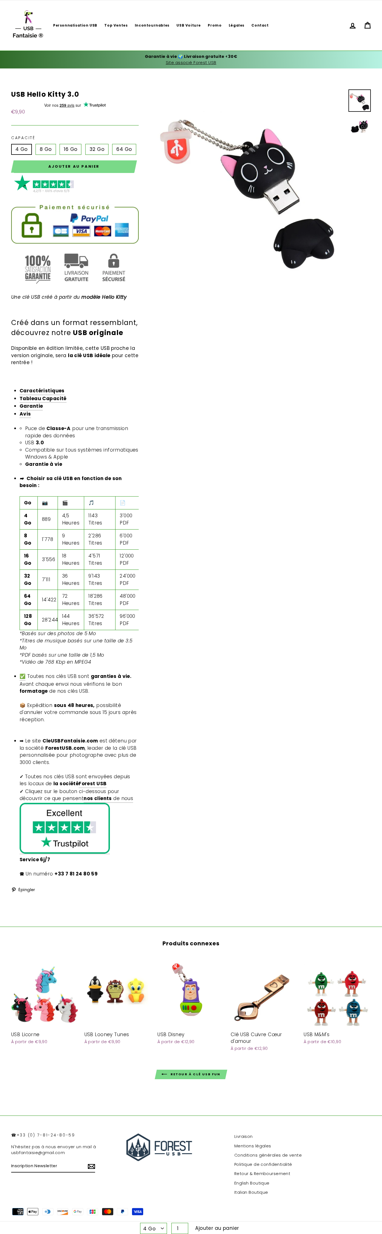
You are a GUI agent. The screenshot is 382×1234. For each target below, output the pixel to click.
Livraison (243, 1136)
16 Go (70, 149)
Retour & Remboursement (262, 1173)
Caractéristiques (42, 390)
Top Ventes (116, 25)
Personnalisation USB (75, 25)
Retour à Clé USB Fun (194, 1074)
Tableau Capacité (43, 398)
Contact (259, 25)
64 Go (124, 149)
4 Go (21, 149)
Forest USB (93, 783)
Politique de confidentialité (263, 1164)
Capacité (23, 138)
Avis (25, 413)
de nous (108, 798)
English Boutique (252, 1183)
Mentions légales (252, 1146)
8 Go (46, 149)
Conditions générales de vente (268, 1155)
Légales (236, 25)
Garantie (31, 406)
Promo (214, 25)
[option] (191, 60)
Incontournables (152, 25)
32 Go (96, 149)
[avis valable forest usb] (44, 191)
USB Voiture (188, 25)
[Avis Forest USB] (65, 828)
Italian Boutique (251, 1192)
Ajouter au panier (217, 1228)
